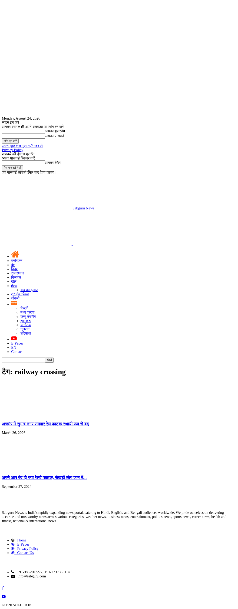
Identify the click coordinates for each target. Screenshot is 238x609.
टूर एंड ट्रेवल (20, 294)
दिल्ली (24, 308)
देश (13, 265)
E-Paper (17, 343)
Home (21, 540)
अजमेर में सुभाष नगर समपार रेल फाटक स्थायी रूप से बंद (45, 423)
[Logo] (37, 244)
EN (13, 347)
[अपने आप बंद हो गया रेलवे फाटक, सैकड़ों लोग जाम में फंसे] (37, 468)
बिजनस (16, 277)
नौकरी (15, 298)
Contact (17, 352)
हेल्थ (14, 286)
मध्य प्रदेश (27, 312)
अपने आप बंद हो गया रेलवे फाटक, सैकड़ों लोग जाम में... (44, 477)
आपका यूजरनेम (55, 131)
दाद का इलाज (29, 290)
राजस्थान (17, 273)
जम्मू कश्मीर (28, 317)
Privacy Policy (12, 150)
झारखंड (25, 321)
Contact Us (25, 553)
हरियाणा (25, 333)
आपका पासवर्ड (54, 136)
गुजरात (25, 329)
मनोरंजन (16, 261)
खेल (14, 281)
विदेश (14, 269)
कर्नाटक (25, 325)
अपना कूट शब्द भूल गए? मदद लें (22, 146)
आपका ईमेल (53, 163)
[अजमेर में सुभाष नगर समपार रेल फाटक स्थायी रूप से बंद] (37, 415)
